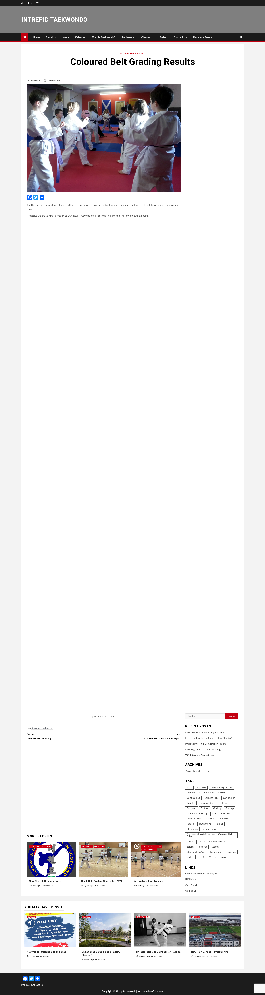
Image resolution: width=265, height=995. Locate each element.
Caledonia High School (221, 788)
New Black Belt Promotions (45, 881)
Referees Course (217, 842)
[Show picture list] (103, 717)
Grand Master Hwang (197, 814)
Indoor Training (194, 819)
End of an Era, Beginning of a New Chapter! (208, 738)
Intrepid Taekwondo (54, 19)
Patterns (127, 37)
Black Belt (35, 846)
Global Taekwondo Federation (201, 874)
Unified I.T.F (191, 891)
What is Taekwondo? (103, 37)
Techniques (230, 852)
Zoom (224, 857)
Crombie (191, 803)
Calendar (80, 37)
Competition (229, 798)
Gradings (140, 54)
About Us (51, 37)
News (66, 37)
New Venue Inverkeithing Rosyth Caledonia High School (209, 835)
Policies (25, 985)
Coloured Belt (126, 54)
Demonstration (207, 803)
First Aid (205, 809)
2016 (189, 788)
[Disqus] (104, 787)
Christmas (209, 793)
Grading (217, 809)
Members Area (201, 37)
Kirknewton (192, 829)
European (191, 809)
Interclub (210, 819)
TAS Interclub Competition (199, 755)
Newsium (142, 991)
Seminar (203, 847)
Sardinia (190, 847)
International (225, 819)
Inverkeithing (205, 824)
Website (212, 857)
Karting (219, 824)
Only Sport (191, 885)
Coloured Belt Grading (39, 736)
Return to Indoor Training (148, 881)
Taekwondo (47, 728)
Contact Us (180, 37)
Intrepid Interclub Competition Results (205, 744)
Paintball (191, 842)
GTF (214, 814)
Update (190, 857)
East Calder (224, 803)
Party (202, 842)
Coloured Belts (211, 798)
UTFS (201, 857)
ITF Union (190, 879)
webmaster (35, 81)
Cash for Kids (193, 793)
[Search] (241, 37)
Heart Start (226, 814)
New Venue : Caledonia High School (204, 732)
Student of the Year (196, 852)
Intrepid (190, 824)
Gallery (164, 37)
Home (36, 37)
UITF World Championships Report (162, 736)
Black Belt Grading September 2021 (101, 881)
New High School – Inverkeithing (203, 749)
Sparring (215, 847)
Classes (145, 37)
